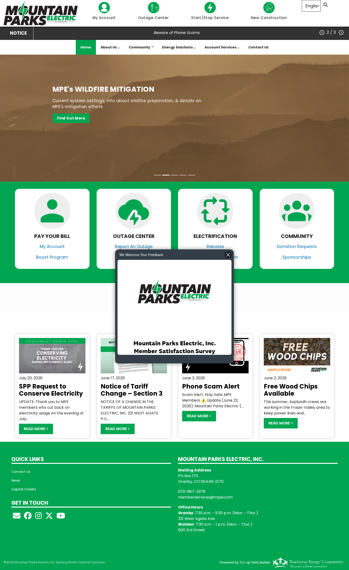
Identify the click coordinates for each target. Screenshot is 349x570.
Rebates (215, 246)
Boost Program (52, 257)
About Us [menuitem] (107, 50)
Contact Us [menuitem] (258, 47)
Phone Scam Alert (211, 386)
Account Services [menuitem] (219, 50)
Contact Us (20, 471)
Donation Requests (297, 246)
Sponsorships (296, 257)
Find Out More (71, 118)
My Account (52, 246)
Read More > (36, 429)
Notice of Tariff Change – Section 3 (132, 390)
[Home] (41, 13)
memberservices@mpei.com (205, 497)
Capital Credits (23, 489)
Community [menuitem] (138, 50)
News (15, 480)
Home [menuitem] (85, 47)
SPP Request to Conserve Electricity (51, 390)
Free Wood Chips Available (291, 390)
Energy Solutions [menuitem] (176, 50)
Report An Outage (134, 246)
